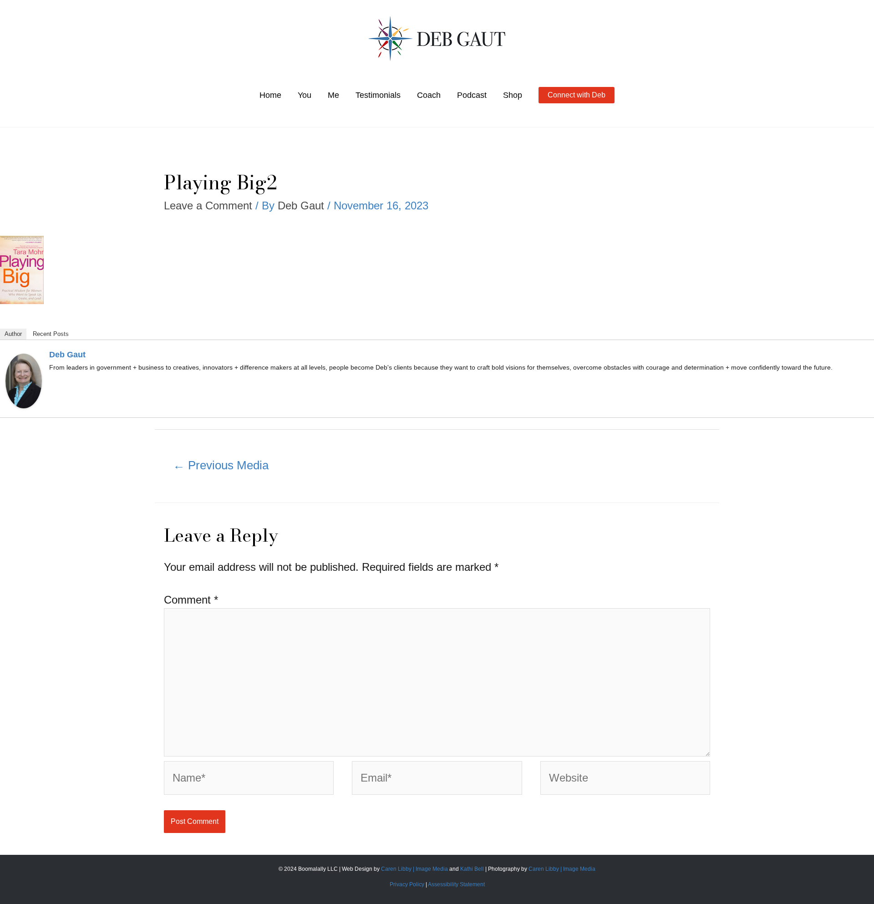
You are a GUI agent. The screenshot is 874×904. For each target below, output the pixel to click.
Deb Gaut (67, 354)
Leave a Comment (208, 205)
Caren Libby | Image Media (415, 869)
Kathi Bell (472, 869)
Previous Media (221, 465)
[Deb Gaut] (23, 380)
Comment (191, 600)
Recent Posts (51, 333)
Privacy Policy (407, 884)
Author (13, 333)
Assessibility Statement (456, 884)
